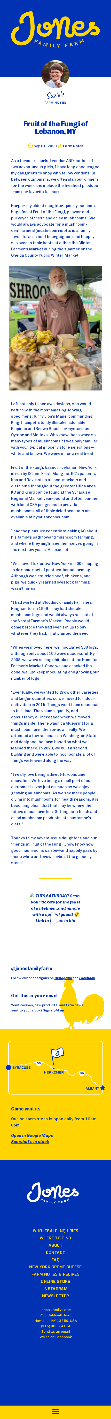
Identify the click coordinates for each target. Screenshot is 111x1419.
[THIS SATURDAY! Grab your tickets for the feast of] (55, 919)
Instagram (63, 978)
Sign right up (53, 1010)
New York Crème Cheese (55, 1267)
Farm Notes (73, 146)
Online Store (55, 1282)
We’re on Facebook (55, 1337)
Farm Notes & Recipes (55, 1274)
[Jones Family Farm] (55, 30)
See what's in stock (30, 1141)
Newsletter (55, 1296)
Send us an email (55, 1331)
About (55, 1245)
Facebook (87, 978)
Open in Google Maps (32, 1135)
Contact (55, 1253)
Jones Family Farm (53, 1192)
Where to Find (55, 1238)
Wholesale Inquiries (55, 1231)
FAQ (55, 1260)
